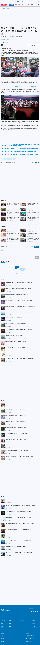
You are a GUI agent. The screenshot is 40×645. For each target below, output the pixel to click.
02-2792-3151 (32, 641)
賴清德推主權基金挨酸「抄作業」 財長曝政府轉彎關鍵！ (23, 204)
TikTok (37, 611)
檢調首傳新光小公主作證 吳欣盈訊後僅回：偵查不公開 (3, 219)
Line (35, 611)
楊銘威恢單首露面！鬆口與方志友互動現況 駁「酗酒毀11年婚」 (3, 519)
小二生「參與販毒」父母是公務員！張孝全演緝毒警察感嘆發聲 (3, 513)
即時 (16, 4)
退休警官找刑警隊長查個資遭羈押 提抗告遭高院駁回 (3, 423)
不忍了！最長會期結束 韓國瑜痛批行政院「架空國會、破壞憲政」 (3, 331)
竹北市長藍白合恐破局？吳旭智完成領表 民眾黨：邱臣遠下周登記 (3, 360)
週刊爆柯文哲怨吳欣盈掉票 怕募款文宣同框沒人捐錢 (23, 214)
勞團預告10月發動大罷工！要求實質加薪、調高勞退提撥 (3, 354)
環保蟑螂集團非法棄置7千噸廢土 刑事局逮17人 (3, 411)
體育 (32, 4)
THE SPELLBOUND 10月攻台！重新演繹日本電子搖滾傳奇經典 (3, 554)
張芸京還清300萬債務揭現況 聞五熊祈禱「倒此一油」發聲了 (3, 501)
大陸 (10, 314)
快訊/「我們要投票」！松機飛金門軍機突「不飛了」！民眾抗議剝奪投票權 (23, 240)
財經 (10, 320)
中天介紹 (33, 620)
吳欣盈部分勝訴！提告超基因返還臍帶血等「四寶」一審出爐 (3, 204)
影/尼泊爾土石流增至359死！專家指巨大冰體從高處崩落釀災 (3, 325)
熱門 (19, 4)
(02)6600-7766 (31, 638)
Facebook (31, 611)
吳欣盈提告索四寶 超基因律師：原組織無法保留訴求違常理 (23, 209)
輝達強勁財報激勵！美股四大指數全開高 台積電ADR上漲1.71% (3, 319)
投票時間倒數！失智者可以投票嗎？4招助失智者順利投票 (23, 230)
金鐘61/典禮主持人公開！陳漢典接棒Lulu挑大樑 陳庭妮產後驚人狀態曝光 (3, 507)
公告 (2, 635)
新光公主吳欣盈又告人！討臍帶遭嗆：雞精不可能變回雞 (3, 214)
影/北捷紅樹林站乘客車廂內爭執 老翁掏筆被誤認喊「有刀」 (3, 435)
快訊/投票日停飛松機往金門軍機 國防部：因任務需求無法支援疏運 (23, 235)
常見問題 (2, 637)
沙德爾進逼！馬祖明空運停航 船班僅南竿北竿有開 (3, 337)
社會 (25, 4)
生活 (35, 4)
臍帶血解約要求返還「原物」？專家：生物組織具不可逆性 (3, 209)
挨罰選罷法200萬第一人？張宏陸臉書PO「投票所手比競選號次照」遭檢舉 (3, 240)
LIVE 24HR (4, 4)
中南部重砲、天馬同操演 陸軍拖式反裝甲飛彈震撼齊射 (3, 296)
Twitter (30, 611)
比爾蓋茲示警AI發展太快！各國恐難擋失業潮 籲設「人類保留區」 (3, 290)
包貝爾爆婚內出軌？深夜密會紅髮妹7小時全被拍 (3, 548)
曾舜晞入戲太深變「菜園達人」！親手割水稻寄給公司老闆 (3, 536)
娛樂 (29, 4)
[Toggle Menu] (38, 5)
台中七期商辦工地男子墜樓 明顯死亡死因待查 (3, 348)
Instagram (33, 611)
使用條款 (33, 623)
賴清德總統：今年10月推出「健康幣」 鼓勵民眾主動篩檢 (3, 343)
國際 (10, 291)
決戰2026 (11, 4)
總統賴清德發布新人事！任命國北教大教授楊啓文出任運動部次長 (3, 284)
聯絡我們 (2, 638)
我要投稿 (2, 641)
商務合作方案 (34, 627)
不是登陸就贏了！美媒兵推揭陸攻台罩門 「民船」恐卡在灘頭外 (3, 313)
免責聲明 (33, 626)
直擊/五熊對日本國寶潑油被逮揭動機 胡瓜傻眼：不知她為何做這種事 (3, 525)
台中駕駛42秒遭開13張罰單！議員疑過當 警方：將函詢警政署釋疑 (3, 458)
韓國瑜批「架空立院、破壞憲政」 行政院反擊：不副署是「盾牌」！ (3, 302)
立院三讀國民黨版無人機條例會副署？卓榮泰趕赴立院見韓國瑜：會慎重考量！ (3, 308)
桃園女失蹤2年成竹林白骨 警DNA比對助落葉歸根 (3, 440)
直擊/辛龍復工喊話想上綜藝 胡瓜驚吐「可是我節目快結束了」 (3, 531)
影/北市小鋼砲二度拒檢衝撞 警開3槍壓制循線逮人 (3, 417)
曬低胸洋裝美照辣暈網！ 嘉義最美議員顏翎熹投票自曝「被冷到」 (3, 235)
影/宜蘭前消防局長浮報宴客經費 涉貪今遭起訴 (3, 446)
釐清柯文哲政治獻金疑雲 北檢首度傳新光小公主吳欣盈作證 (23, 219)
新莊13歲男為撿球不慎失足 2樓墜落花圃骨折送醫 (3, 429)
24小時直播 (22, 620)
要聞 (22, 4)
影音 (10, 623)
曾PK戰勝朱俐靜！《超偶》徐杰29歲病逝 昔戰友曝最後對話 (3, 542)
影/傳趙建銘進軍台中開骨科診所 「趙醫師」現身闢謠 (3, 452)
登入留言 (36, 246)
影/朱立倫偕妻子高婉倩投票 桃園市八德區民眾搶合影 (3, 230)
